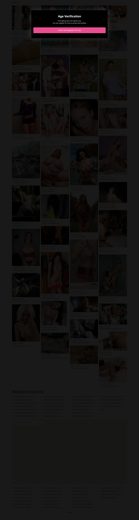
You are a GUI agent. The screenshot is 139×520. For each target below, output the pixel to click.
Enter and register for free (69, 30)
